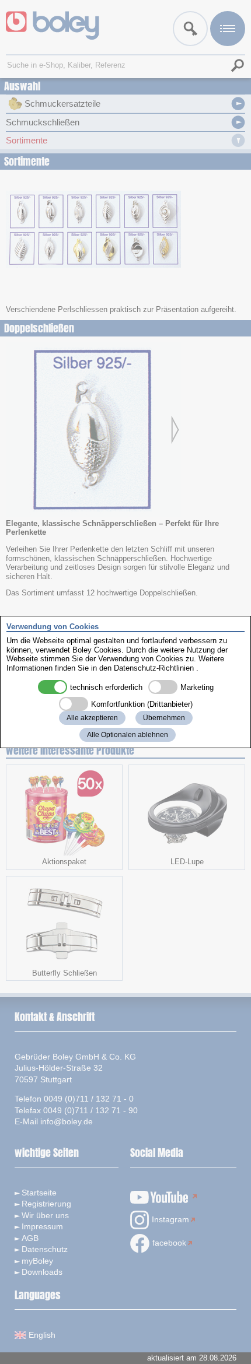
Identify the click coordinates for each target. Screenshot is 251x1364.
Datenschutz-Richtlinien (154, 668)
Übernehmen (164, 718)
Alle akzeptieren (92, 718)
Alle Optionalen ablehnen (127, 735)
